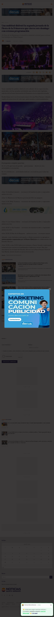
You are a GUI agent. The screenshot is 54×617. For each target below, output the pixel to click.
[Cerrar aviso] (51, 605)
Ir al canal (34, 613)
